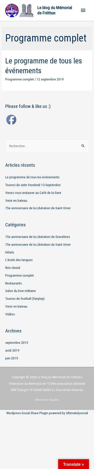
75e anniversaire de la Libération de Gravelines (37, 237)
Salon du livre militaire (20, 291)
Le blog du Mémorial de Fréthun (54, 10)
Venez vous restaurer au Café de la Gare (33, 193)
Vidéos (10, 314)
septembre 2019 (16, 342)
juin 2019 (11, 358)
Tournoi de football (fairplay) (25, 298)
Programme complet (19, 79)
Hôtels (9, 252)
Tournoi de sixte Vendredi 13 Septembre (33, 185)
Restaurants (13, 283)
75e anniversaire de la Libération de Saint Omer (38, 208)
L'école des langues (19, 260)
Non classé (12, 268)
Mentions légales (47, 400)
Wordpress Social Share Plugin (27, 413)
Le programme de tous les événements (32, 177)
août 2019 (12, 350)
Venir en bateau (16, 200)
